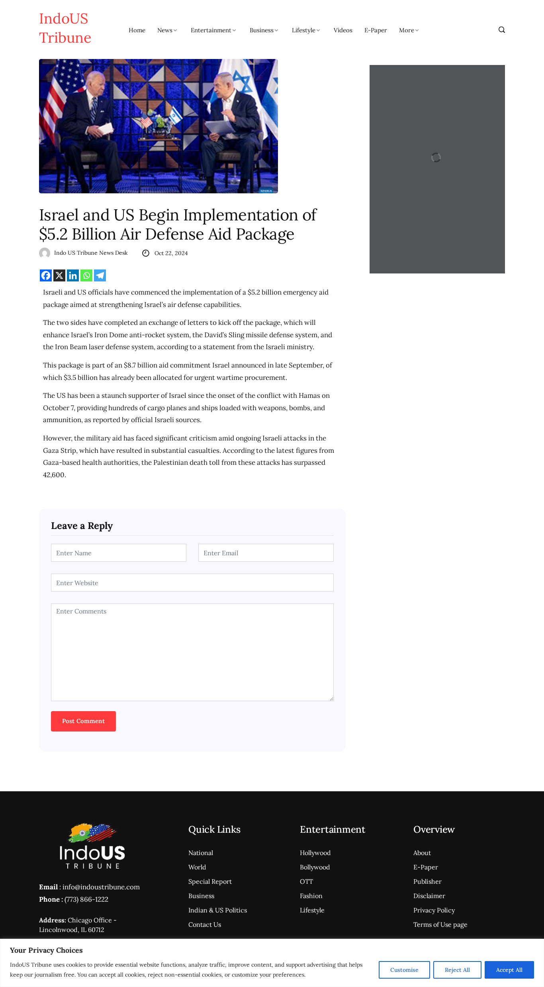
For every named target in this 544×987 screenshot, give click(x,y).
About (422, 853)
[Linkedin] (73, 275)
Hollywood (315, 853)
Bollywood (315, 867)
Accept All (509, 969)
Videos (343, 30)
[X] (59, 275)
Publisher (427, 881)
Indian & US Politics (217, 910)
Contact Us (204, 924)
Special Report (210, 881)
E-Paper (375, 30)
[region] (272, 963)
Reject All (457, 969)
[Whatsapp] (86, 275)
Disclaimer (429, 896)
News (164, 30)
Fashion (311, 896)
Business (262, 30)
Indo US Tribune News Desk (91, 252)
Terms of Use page (440, 924)
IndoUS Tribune (65, 28)
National (200, 853)
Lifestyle (303, 30)
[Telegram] (100, 275)
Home (137, 30)
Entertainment (211, 30)
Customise (404, 969)
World (197, 867)
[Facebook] (46, 275)
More (406, 30)
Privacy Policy (434, 910)
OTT (306, 881)
